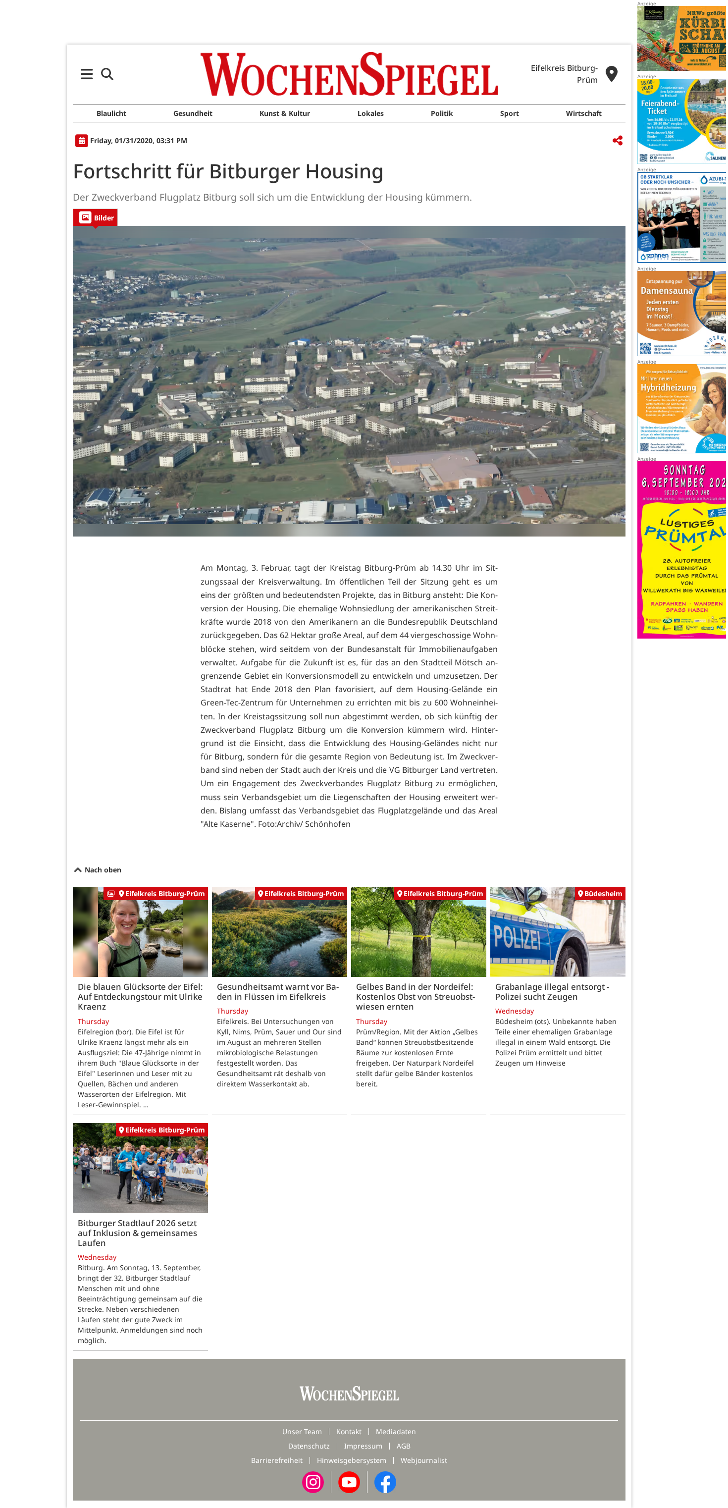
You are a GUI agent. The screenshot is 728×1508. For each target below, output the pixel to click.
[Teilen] (617, 141)
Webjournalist (424, 1460)
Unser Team (302, 1431)
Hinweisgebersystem (351, 1460)
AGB (404, 1446)
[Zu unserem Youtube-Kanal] (349, 1481)
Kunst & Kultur (285, 113)
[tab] (95, 217)
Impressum (363, 1446)
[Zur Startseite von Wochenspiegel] (349, 74)
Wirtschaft (584, 113)
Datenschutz (309, 1446)
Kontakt (349, 1431)
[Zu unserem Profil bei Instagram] (313, 1481)
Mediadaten (396, 1431)
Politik (442, 113)
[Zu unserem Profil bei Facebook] (385, 1481)
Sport (509, 113)
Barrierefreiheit (277, 1460)
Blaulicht (111, 113)
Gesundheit (192, 113)
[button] (87, 74)
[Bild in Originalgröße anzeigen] (349, 381)
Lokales (371, 113)
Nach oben (102, 869)
